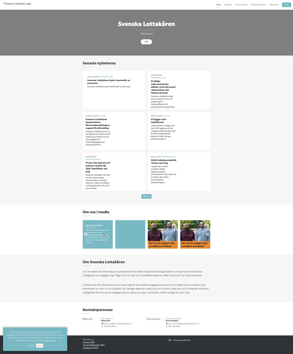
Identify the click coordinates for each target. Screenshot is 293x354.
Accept (30, 345)
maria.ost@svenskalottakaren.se (117, 324)
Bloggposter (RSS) (90, 348)
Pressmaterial (241, 5)
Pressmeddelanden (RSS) (94, 345)
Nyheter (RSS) (89, 342)
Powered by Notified (181, 340)
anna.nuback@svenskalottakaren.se (183, 324)
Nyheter (228, 5)
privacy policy (50, 340)
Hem (218, 5)
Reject (39, 345)
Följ (286, 5)
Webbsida (274, 5)
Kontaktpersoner (258, 5)
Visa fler (146, 196)
